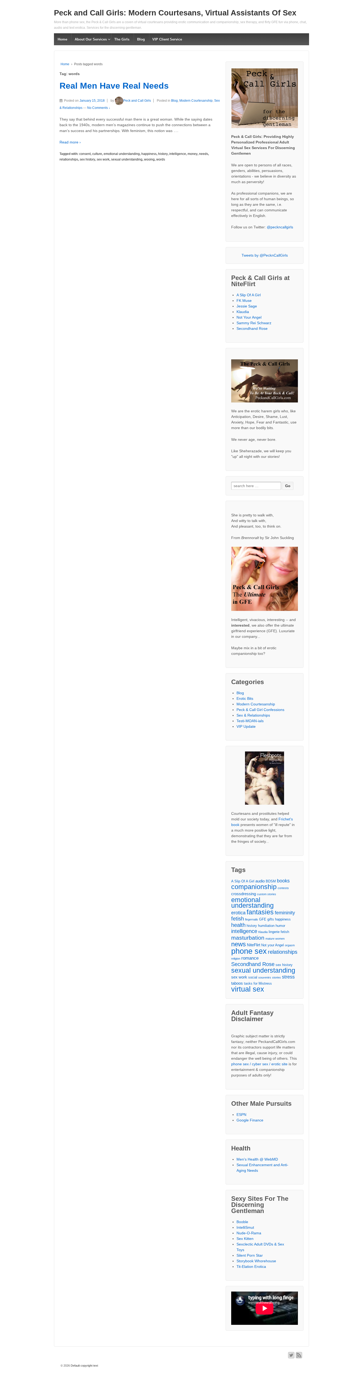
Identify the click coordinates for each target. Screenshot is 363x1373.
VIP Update (246, 726)
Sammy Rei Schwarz (254, 323)
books (283, 880)
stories (276, 977)
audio (260, 881)
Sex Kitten (245, 1238)
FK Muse (244, 300)
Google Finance (250, 1120)
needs (203, 154)
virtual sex (247, 989)
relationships (69, 159)
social (252, 977)
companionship (254, 887)
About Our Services (91, 39)
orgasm (290, 945)
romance (250, 958)
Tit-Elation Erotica (251, 1266)
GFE (262, 919)
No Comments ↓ (98, 108)
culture (97, 154)
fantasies (260, 912)
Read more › (70, 142)
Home (62, 39)
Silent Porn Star (250, 1255)
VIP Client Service (167, 39)
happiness (149, 154)
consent (85, 154)
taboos (237, 983)
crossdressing (243, 893)
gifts (270, 919)
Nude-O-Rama (249, 1233)
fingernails (251, 919)
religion (235, 958)
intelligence (177, 154)
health (238, 925)
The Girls (121, 39)
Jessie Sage (247, 306)
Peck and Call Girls (137, 100)
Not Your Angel (249, 317)
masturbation (247, 937)
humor (280, 926)
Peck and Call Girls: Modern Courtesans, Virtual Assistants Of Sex (175, 13)
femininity (285, 912)
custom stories (266, 894)
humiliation (266, 926)
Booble (242, 1222)
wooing (149, 159)
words (160, 159)
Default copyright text (84, 1365)
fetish (237, 919)
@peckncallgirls (280, 227)
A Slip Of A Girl (249, 295)
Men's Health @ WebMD (257, 1159)
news (238, 944)
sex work (103, 159)
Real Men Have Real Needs (114, 86)
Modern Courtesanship (196, 100)
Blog (141, 39)
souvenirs (264, 977)
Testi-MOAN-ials (250, 721)
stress (288, 977)
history (163, 154)
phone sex (249, 951)
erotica (238, 912)
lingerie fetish (279, 932)
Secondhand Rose (252, 328)
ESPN (241, 1114)
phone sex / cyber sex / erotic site (259, 1064)
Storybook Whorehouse (256, 1261)
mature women (275, 938)
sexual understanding (126, 159)
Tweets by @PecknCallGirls (265, 255)
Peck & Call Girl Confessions (260, 710)
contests (283, 888)
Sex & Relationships (253, 715)
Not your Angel (272, 945)
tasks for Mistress (258, 983)
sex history (87, 159)
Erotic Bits (245, 698)
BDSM (271, 881)
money (192, 154)
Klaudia (243, 312)
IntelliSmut (245, 1227)
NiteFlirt (253, 945)
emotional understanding (122, 154)
